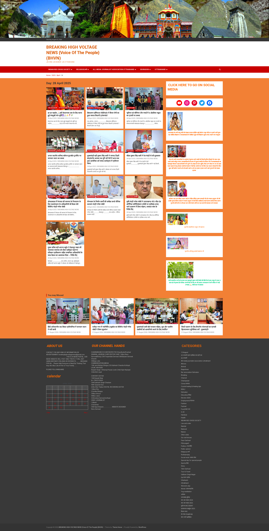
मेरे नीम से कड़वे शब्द (187, 514)
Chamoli (184, 378)
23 (61, 404)
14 (49, 400)
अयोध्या (183, 494)
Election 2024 (185, 398)
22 (55, 404)
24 (67, 404)
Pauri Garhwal (186, 440)
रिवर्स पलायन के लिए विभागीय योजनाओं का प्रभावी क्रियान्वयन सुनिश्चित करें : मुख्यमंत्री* (198, 328)
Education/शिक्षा (186, 395)
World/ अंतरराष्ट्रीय (187, 489)
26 (79, 404)
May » (86, 413)
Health (90, 108)
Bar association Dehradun (190, 372)
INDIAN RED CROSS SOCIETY (59, 69)
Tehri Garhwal (185, 469)
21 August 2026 (53, 332)
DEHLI (183, 389)
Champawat (185, 381)
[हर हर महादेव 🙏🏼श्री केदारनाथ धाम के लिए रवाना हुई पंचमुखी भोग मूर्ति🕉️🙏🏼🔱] (65, 98)
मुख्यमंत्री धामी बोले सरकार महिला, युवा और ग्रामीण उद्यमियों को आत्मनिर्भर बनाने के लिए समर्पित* (155, 328)
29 (55, 408)
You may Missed (55, 295)
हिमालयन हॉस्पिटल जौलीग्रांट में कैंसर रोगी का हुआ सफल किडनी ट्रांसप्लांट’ (103, 114)
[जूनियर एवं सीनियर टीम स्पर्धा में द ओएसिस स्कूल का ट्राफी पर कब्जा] (144, 98)
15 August (184, 352)
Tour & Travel (185, 472)
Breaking (184, 375)
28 (49, 408)
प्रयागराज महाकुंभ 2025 (188, 509)
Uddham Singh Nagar (188, 474)
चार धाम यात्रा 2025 (74, 108)
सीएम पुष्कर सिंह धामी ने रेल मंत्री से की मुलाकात (143, 155)
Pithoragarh (185, 443)
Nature (183, 432)
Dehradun (144, 69)
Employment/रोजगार (187, 401)
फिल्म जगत (184, 511)
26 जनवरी (184, 358)
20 (85, 400)
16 (61, 400)
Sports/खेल (130, 108)
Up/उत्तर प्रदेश (185, 477)
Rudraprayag (185, 455)
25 (73, 404)
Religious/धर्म (81, 69)
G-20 (182, 412)
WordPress (142, 527)
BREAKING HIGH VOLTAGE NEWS (68, 118)
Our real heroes (186, 438)
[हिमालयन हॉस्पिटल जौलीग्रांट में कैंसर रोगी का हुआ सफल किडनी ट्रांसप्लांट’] (105, 98)
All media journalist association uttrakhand (113, 69)
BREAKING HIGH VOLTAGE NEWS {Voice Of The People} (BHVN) (72, 53)
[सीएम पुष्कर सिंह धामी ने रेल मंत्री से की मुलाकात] (144, 141)
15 (55, 400)
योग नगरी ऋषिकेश (104, 150)
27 (85, 404)
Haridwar (184, 415)
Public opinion (186, 449)
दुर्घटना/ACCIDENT (187, 506)
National (130, 150)
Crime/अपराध (185, 384)
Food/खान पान (185, 409)
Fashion (184, 403)
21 (49, 404)
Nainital (183, 426)
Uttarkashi (184, 480)
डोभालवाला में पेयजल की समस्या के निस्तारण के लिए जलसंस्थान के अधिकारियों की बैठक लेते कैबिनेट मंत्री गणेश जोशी (64, 204)
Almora (183, 364)
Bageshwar (185, 369)
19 (79, 400)
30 (61, 408)
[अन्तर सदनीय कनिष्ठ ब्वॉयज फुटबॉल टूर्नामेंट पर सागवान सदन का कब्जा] (65, 141)
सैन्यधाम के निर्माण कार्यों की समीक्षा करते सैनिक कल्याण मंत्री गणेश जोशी (103, 202)
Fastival (183, 406)
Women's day (185, 486)
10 (67, 396)
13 (85, 396)
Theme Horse (117, 527)
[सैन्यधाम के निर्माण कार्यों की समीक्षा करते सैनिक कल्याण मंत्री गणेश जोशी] (105, 187)
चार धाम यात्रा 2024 (187, 500)
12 (79, 396)
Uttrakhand (160, 69)
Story (183, 466)
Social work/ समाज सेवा (188, 457)
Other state (185, 435)
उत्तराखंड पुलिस (185, 497)
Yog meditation (186, 491)
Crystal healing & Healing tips (191, 386)
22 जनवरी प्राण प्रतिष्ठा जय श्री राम (191, 355)
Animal (183, 367)
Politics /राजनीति (93, 150)
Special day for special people (191, 460)
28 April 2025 (52, 118)
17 (67, 400)
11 (73, 396)
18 (73, 400)
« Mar (48, 413)
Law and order (186, 423)
